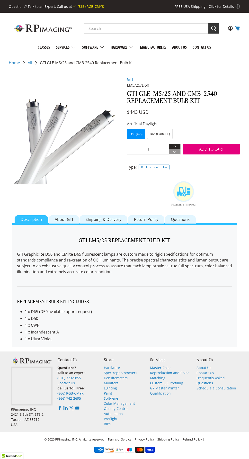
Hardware (119, 47)
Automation (113, 413)
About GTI (64, 219)
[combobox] (146, 28)
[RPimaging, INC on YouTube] (77, 409)
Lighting (110, 388)
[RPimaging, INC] (42, 28)
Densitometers (116, 378)
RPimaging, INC (66, 439)
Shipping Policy (168, 439)
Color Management (119, 403)
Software (90, 47)
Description (31, 219)
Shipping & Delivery (103, 219)
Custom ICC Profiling (166, 383)
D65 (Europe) (160, 134)
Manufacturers (153, 47)
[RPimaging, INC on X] (71, 409)
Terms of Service (119, 439)
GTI (130, 79)
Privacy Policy (144, 439)
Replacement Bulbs (154, 167)
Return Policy (146, 219)
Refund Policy (192, 439)
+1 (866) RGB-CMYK (88, 6)
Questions (180, 219)
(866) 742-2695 (69, 398)
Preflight (110, 418)
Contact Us (202, 47)
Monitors (111, 383)
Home (14, 63)
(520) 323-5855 (69, 378)
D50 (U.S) (136, 134)
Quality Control (116, 408)
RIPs (107, 424)
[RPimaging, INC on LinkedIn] (65, 409)
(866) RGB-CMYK (70, 393)
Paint (108, 393)
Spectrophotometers (120, 372)
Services (63, 47)
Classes (44, 47)
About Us (179, 47)
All (30, 63)
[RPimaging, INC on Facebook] (59, 409)
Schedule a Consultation (216, 388)
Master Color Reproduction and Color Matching (169, 372)
